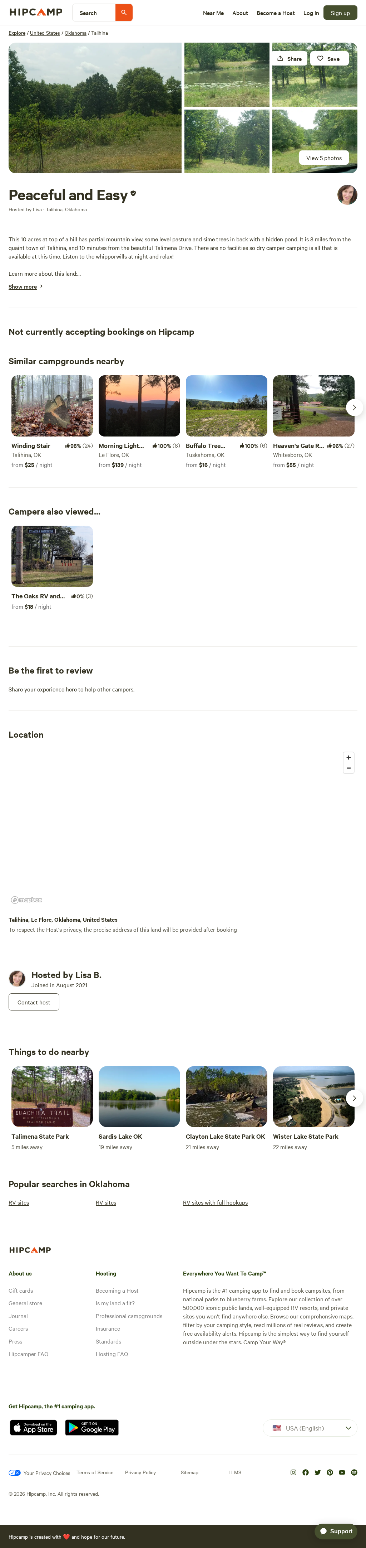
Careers (18, 1328)
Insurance (108, 1328)
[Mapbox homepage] (26, 900)
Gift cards (21, 1290)
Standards (108, 1341)
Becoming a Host (117, 1290)
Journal (18, 1316)
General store (25, 1303)
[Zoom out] (348, 768)
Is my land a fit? (115, 1303)
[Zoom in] (348, 757)
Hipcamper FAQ (28, 1353)
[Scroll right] (354, 407)
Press (15, 1341)
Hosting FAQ (112, 1353)
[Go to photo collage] (95, 108)
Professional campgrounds (129, 1316)
